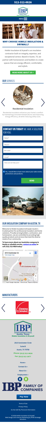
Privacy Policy (23, 407)
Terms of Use (23, 404)
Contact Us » (23, 367)
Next (43, 102)
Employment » (23, 375)
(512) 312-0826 (26, 353)
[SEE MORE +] (23, 95)
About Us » (23, 371)
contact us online (29, 244)
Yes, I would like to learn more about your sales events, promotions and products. (23, 173)
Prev (3, 102)
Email (6, 157)
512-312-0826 (23, 2)
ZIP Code (7, 151)
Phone (6, 145)
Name (6, 138)
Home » (23, 362)
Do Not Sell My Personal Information (23, 410)
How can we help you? (11, 163)
